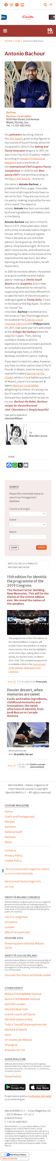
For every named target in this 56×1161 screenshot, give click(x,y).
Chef (17, 40)
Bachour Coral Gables (18, 116)
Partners (10, 837)
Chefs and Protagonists (20, 816)
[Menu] (5, 31)
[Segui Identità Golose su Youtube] (22, 4)
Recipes (10, 821)
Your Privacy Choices (18, 1155)
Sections (10, 827)
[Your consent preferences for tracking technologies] (3, 871)
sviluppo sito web (40, 1096)
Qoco (8, 1034)
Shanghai (11, 1045)
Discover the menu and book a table (28, 975)
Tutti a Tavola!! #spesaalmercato (26, 1024)
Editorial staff (13, 832)
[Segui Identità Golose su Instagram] (11, 4)
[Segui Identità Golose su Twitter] (17, 4)
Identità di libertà (16, 1029)
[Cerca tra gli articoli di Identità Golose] (45, 4)
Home (8, 40)
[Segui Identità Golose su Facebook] (6, 4)
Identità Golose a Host (19, 1019)
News (8, 842)
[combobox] (28, 536)
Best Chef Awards (19, 178)
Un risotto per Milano (18, 1040)
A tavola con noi (15, 1050)
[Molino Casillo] (28, 17)
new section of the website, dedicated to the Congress (27, 668)
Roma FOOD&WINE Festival (22, 999)
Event (12, 519)
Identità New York (16, 1009)
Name (12, 531)
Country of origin (19, 508)
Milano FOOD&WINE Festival (23, 994)
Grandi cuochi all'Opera (20, 1014)
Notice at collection (9, 1158)
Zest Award (15, 138)
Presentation (13, 1076)
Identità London (15, 1004)
